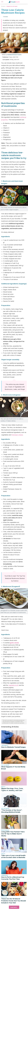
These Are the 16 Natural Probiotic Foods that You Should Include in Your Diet (13, 901)
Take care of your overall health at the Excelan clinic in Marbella (13, 856)
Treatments (4, 745)
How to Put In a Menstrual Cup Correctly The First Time (12, 878)
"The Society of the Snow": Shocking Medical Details (11, 811)
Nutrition (4, 897)
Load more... (14, 907)
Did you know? (5, 765)
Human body (4, 875)
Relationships (5, 830)
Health (3, 853)
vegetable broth (13, 685)
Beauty (3, 786)
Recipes (3, 6)
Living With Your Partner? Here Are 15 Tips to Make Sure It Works (13, 834)
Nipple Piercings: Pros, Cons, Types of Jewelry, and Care (12, 789)
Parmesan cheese (17, 435)
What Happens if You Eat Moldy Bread (13, 768)
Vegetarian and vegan (12, 6)
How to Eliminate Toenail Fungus (13, 747)
